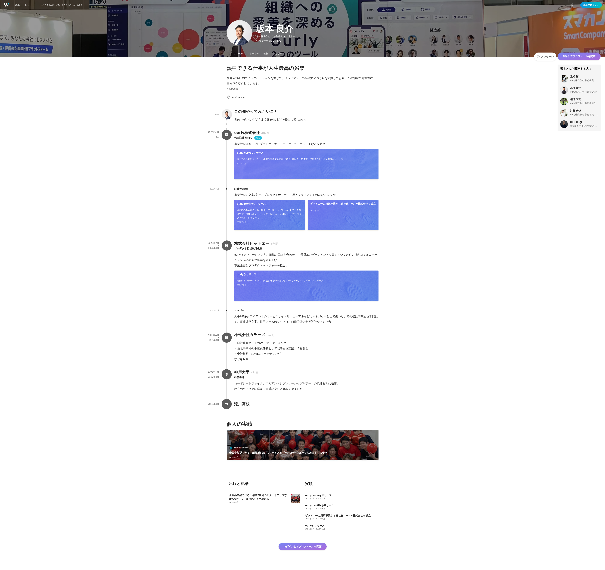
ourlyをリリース (246, 274)
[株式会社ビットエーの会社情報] (227, 245)
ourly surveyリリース (250, 153)
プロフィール (235, 53)
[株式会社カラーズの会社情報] (227, 338)
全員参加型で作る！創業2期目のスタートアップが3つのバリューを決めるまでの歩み (278, 453)
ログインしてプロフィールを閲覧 (303, 546)
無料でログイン (591, 5)
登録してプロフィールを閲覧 (579, 56)
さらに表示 (232, 88)
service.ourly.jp (239, 97)
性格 (266, 53)
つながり (277, 53)
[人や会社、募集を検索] (572, 5)
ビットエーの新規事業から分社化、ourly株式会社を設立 (343, 204)
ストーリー (253, 53)
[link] (306, 164)
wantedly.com (241, 447)
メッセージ (547, 56)
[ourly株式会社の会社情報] (227, 135)
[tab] (236, 53)
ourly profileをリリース (251, 204)
